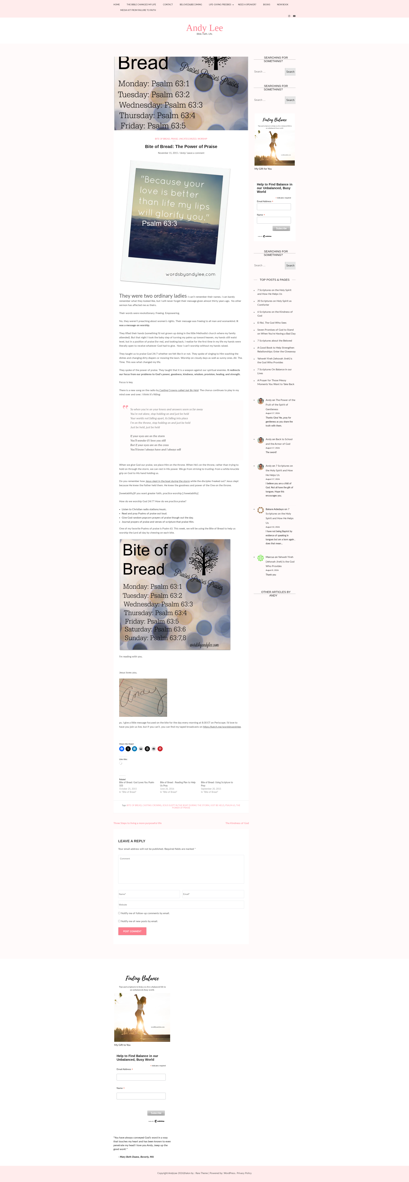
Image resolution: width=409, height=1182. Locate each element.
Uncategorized (188, 139)
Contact (168, 5)
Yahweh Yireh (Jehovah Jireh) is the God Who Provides (280, 562)
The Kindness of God (237, 823)
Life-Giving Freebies (220, 5)
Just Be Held (191, 390)
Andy (182, 153)
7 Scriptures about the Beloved (274, 340)
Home (116, 5)
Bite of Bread (162, 139)
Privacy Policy (244, 1173)
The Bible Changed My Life (141, 5)
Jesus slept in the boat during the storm (168, 481)
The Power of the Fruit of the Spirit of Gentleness (280, 405)
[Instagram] (289, 16)
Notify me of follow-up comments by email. (145, 913)
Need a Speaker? (247, 5)
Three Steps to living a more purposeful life (137, 823)
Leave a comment (195, 153)
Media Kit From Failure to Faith (138, 10)
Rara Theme (202, 1173)
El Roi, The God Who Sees (271, 323)
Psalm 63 (230, 805)
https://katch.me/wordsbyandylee (222, 727)
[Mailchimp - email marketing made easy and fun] (265, 236)
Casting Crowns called (172, 390)
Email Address (265, 201)
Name (261, 214)
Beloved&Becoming (191, 5)
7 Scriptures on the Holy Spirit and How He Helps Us (279, 470)
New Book (282, 5)
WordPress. (230, 1173)
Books (266, 5)
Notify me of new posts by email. (139, 921)
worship (202, 139)
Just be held (217, 805)
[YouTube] (294, 16)
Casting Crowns (152, 805)
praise (174, 139)
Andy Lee (204, 28)
